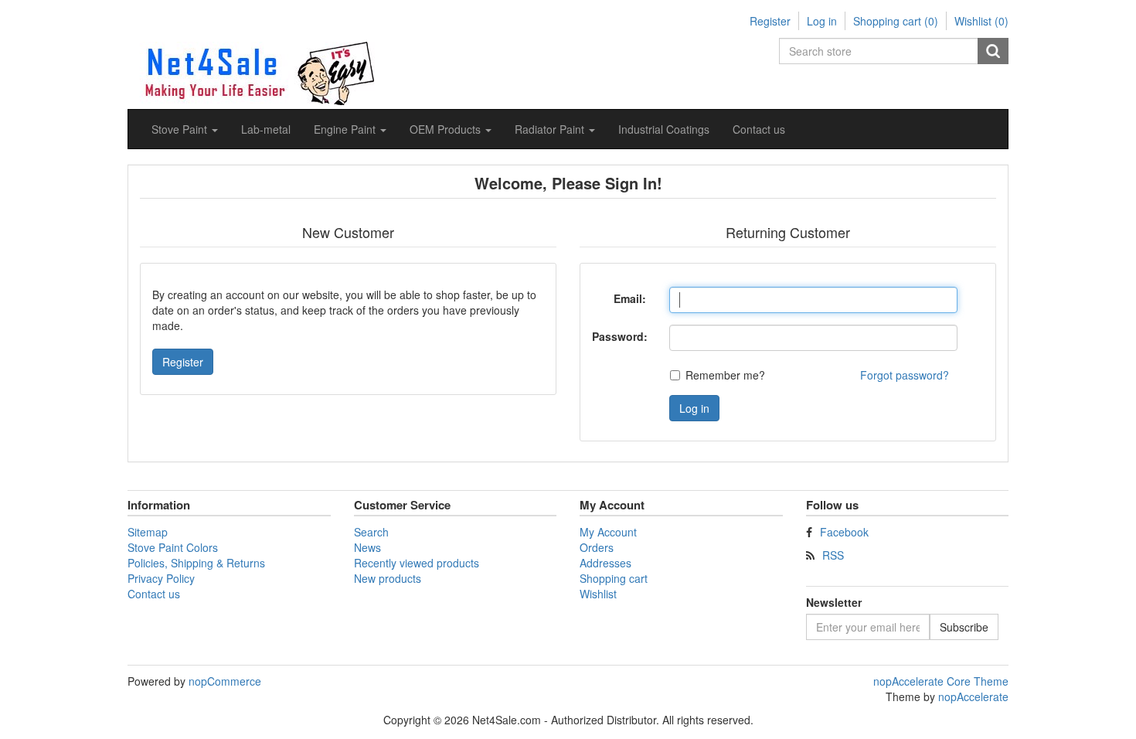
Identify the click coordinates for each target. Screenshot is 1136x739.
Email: (630, 298)
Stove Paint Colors (173, 547)
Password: (620, 336)
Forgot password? (904, 375)
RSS (833, 555)
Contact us (759, 129)
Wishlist (598, 593)
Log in (822, 21)
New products (387, 578)
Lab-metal (266, 129)
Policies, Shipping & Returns (196, 562)
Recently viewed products (416, 562)
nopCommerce (225, 681)
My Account (608, 532)
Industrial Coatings (663, 129)
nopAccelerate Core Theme (940, 681)
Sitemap (148, 532)
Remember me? (725, 375)
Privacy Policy (161, 578)
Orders (597, 547)
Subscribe (964, 627)
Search (993, 51)
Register (770, 21)
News (367, 547)
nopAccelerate (973, 696)
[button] (185, 129)
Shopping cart (614, 578)
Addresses (605, 562)
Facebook (844, 532)
